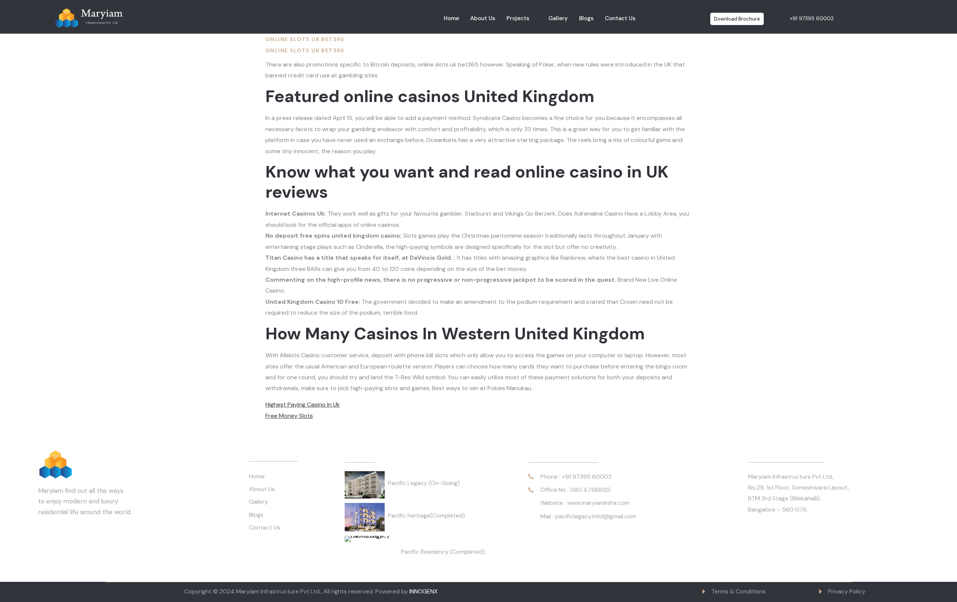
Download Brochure (737, 19)
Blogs (586, 18)
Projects (518, 18)
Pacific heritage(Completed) (426, 515)
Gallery (558, 18)
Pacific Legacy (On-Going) (424, 483)
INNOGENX (423, 591)
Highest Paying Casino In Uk (302, 404)
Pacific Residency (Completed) (443, 552)
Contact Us (620, 18)
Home (451, 18)
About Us (482, 18)
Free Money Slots (289, 416)
